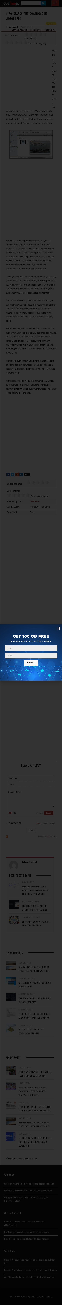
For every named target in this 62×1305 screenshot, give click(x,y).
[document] (31, 652)
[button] (58, 628)
